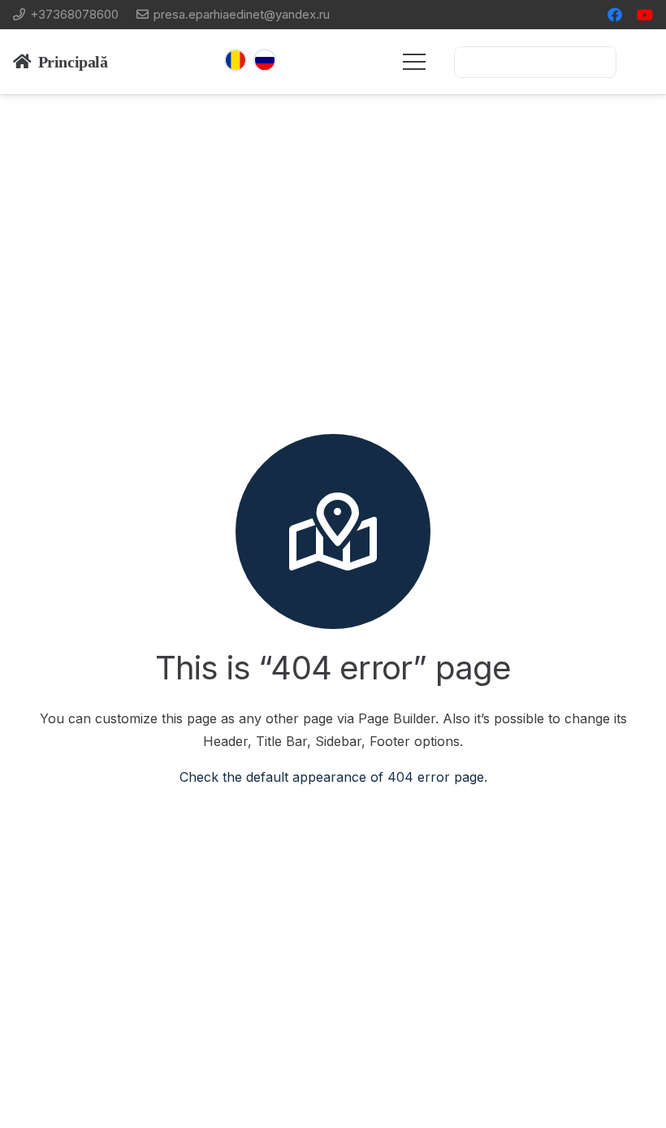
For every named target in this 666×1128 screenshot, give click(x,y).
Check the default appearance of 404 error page (331, 777)
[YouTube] (645, 14)
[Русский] (264, 60)
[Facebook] (615, 14)
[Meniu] (414, 61)
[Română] (235, 60)
